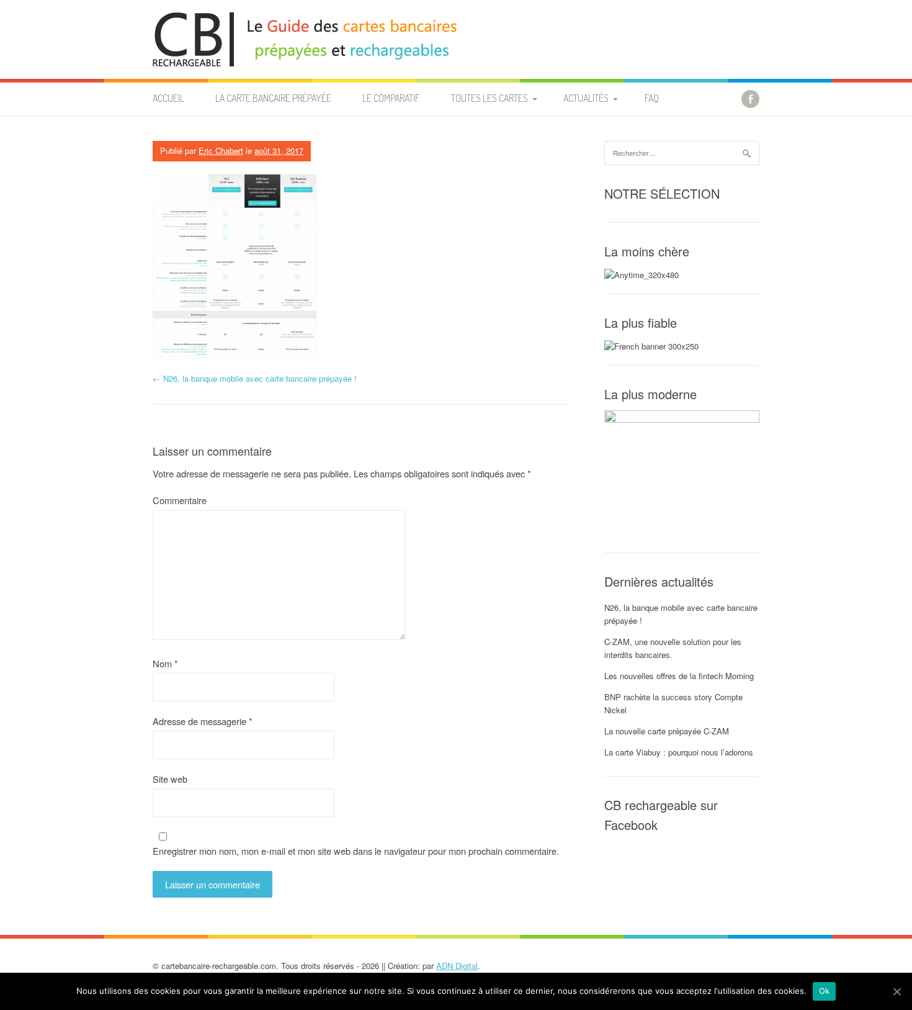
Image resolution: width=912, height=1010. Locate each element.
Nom (165, 663)
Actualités (586, 98)
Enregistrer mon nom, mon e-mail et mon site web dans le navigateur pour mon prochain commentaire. (356, 850)
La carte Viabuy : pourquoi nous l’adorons (678, 752)
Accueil (168, 98)
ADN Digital (457, 966)
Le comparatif (391, 98)
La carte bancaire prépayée (273, 98)
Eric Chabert (221, 150)
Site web (170, 778)
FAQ (652, 98)
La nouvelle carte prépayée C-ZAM (666, 731)
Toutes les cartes (489, 98)
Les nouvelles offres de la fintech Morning (679, 676)
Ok (824, 991)
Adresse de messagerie (203, 721)
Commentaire (180, 500)
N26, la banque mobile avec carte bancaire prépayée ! (255, 378)
